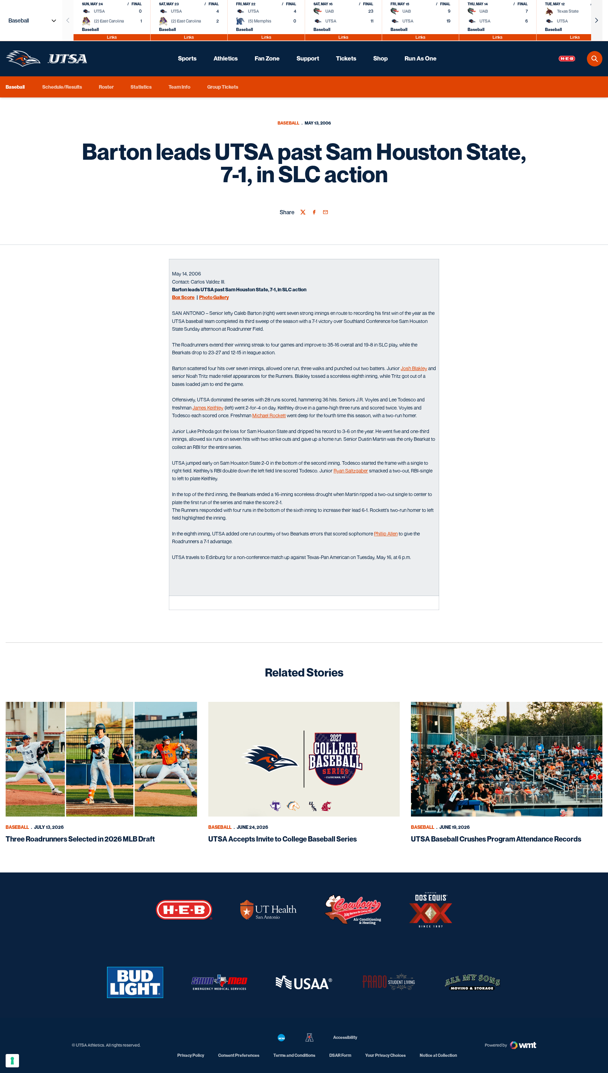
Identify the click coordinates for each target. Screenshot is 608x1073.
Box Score (183, 297)
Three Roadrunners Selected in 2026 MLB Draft (80, 839)
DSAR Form (340, 1055)
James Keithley (207, 408)
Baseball (288, 123)
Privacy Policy (190, 1055)
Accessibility (345, 1037)
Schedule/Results (62, 87)
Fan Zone (267, 58)
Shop (380, 58)
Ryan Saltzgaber (351, 471)
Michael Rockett (269, 415)
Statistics (141, 87)
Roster (106, 87)
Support (308, 58)
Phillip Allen (386, 533)
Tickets (346, 58)
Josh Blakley (414, 368)
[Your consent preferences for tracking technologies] (12, 1060)
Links (112, 37)
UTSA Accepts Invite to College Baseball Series (282, 839)
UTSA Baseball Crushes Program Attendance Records (496, 839)
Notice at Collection (438, 1055)
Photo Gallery (214, 297)
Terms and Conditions (294, 1055)
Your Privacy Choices (385, 1055)
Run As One (421, 58)
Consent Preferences (238, 1055)
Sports (187, 58)
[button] (596, 20)
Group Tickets (222, 87)
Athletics (226, 58)
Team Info (179, 87)
